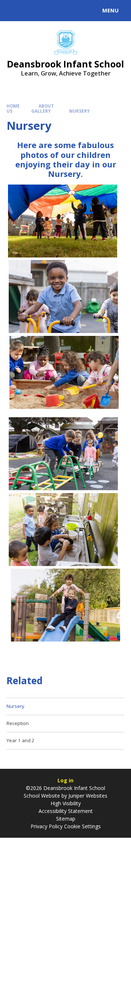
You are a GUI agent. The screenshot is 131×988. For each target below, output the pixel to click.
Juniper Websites (87, 795)
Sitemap (65, 818)
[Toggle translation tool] (32, 10)
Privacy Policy (47, 826)
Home (13, 106)
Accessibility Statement (66, 810)
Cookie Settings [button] (82, 826)
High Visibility (66, 803)
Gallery (41, 111)
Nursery (79, 111)
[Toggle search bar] (14, 10)
